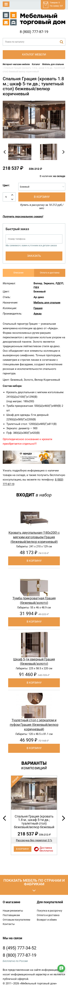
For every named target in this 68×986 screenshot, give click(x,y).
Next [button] (63, 152)
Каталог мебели (34, 54)
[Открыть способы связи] (61, 968)
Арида (38, 313)
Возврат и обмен (47, 919)
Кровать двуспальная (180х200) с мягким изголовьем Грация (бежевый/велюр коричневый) (34, 537)
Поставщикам (11, 915)
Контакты (9, 924)
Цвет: (6, 185)
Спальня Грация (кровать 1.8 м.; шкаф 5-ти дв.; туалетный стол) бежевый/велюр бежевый (34, 821)
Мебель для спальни (47, 302)
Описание (18, 272)
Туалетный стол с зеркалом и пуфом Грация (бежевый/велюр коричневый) (34, 724)
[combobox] (41, 186)
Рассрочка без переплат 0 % (34, 840)
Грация (38, 308)
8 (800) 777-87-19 (34, 32)
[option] (19, 152)
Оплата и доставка (49, 272)
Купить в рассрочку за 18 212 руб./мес (41, 206)
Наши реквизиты (13, 910)
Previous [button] (4, 152)
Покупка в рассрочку (49, 910)
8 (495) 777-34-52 (19, 947)
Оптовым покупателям (16, 919)
